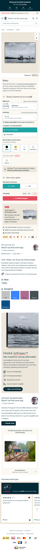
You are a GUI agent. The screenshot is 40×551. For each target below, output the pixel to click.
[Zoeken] (36, 23)
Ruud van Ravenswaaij (17, 18)
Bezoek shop (5, 254)
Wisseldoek (9, 134)
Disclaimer (28, 530)
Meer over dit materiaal (30, 101)
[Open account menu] (33, 18)
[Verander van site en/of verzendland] (37, 13)
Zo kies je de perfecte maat (29, 112)
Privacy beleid (30, 533)
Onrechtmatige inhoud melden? (15, 533)
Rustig (4, 283)
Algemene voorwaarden (16, 530)
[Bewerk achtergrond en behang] (36, 37)
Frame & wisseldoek (12, 130)
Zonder (13, 186)
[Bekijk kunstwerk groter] (36, 34)
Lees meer (16, 254)
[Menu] (2, 18)
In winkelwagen (21, 198)
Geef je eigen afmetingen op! (19, 122)
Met (30, 186)
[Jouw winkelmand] (37, 18)
